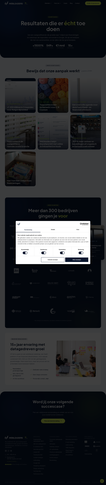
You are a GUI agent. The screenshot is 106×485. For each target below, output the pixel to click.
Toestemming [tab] (28, 229)
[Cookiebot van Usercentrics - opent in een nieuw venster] (81, 224)
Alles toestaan (77, 259)
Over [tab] (77, 229)
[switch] (43, 253)
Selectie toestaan (53, 259)
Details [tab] (53, 229)
